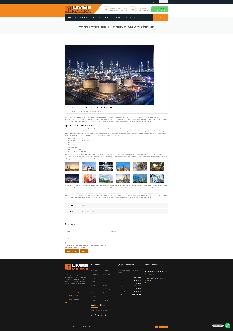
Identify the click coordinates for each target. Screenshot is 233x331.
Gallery (118, 17)
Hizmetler (96, 17)
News (94, 281)
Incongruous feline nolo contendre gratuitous (156, 279)
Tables (94, 293)
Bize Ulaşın (161, 17)
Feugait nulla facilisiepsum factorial (156, 271)
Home (66, 37)
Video (94, 296)
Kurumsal (84, 17)
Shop (94, 285)
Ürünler (107, 17)
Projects (95, 278)
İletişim (128, 17)
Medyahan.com (96, 327)
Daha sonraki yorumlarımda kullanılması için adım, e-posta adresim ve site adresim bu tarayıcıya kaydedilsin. (85, 246)
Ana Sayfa (72, 17)
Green (92, 211)
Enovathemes (86, 211)
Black (81, 211)
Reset (84, 251)
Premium (82, 205)
